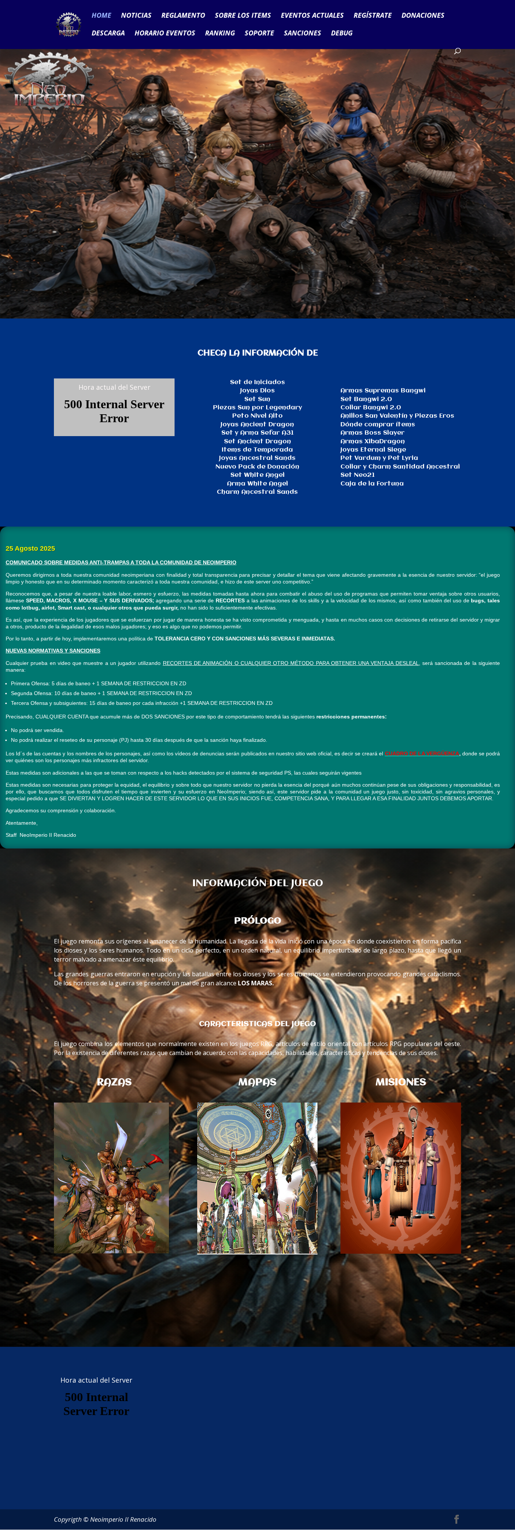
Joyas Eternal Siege (373, 450)
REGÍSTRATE (373, 16)
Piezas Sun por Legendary (257, 407)
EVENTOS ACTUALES (312, 16)
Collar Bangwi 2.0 (370, 407)
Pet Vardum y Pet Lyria (379, 458)
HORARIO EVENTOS (165, 33)
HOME (101, 16)
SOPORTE (259, 33)
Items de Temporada (257, 450)
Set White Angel (257, 475)
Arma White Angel (257, 484)
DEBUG (342, 33)
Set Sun (257, 399)
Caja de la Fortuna (372, 484)
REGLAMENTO (183, 16)
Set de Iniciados (257, 382)
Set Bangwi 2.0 (366, 399)
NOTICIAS (136, 16)
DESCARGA (108, 33)
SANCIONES (302, 33)
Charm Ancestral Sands (257, 492)
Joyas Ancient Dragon (257, 424)
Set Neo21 (357, 475)
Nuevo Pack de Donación (257, 467)
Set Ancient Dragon (257, 441)
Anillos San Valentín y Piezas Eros (397, 416)
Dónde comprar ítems (377, 424)
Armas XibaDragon (372, 441)
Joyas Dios (257, 390)
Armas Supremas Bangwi (383, 390)
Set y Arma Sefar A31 (257, 433)
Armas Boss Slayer (372, 433)
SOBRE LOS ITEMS (243, 16)
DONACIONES (423, 16)
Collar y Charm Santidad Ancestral (400, 467)
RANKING (220, 33)
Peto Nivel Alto (257, 416)
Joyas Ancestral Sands (257, 458)
